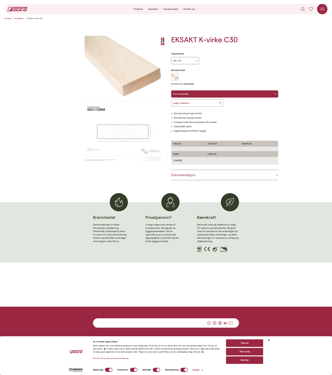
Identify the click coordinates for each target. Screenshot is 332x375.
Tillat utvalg (244, 351)
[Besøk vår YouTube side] (231, 322)
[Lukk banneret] (269, 340)
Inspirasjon (153, 9)
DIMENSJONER (177, 54)
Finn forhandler (180, 94)
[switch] (133, 370)
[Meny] (322, 9)
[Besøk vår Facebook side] (209, 322)
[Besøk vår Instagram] (214, 322)
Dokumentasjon (170, 9)
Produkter (138, 9)
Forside (8, 18)
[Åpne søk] (303, 9)
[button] (123, 67)
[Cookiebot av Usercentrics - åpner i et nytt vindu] (76, 370)
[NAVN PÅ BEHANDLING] (174, 77)
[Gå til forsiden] (17, 8)
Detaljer (196, 370)
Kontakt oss (189, 9)
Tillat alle (245, 343)
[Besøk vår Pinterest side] (220, 322)
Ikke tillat (245, 360)
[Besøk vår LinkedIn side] (225, 322)
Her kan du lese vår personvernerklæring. (111, 358)
